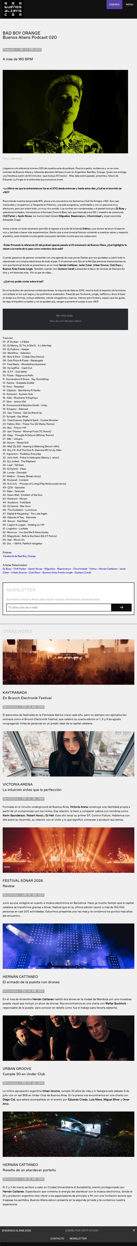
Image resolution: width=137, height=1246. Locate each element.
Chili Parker (20, 568)
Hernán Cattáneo (108, 568)
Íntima (93, 568)
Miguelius (49, 568)
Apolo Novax (35, 568)
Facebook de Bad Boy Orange (19, 556)
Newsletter (78, 1238)
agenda (114, 4)
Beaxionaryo (64, 568)
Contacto (57, 1238)
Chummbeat (80, 568)
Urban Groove (19, 572)
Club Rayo (34, 572)
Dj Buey (7, 568)
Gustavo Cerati (83, 572)
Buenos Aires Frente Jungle (57, 572)
